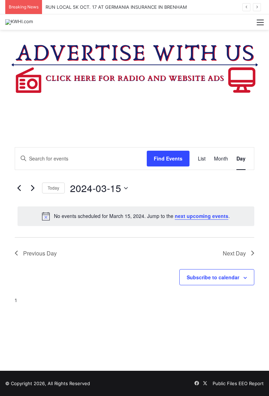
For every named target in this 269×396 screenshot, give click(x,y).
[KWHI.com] (19, 22)
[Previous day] (19, 188)
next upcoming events (201, 215)
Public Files (226, 383)
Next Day (234, 253)
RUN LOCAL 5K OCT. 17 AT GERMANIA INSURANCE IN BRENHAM (116, 7)
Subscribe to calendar (213, 277)
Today (53, 188)
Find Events (168, 158)
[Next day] (32, 188)
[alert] (136, 216)
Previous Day (40, 253)
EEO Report (251, 383)
